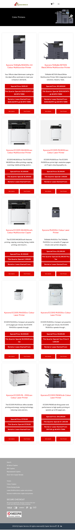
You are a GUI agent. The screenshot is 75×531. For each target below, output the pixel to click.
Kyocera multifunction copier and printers (20, 493)
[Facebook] (56, 526)
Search (9, 462)
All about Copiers (12, 465)
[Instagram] (58, 526)
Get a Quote (12, 111)
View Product (27, 111)
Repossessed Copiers (14, 472)
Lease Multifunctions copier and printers (19, 490)
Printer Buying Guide (13, 487)
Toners (9, 481)
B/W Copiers (11, 468)
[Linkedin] (61, 526)
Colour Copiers (11, 484)
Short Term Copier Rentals (15, 475)
